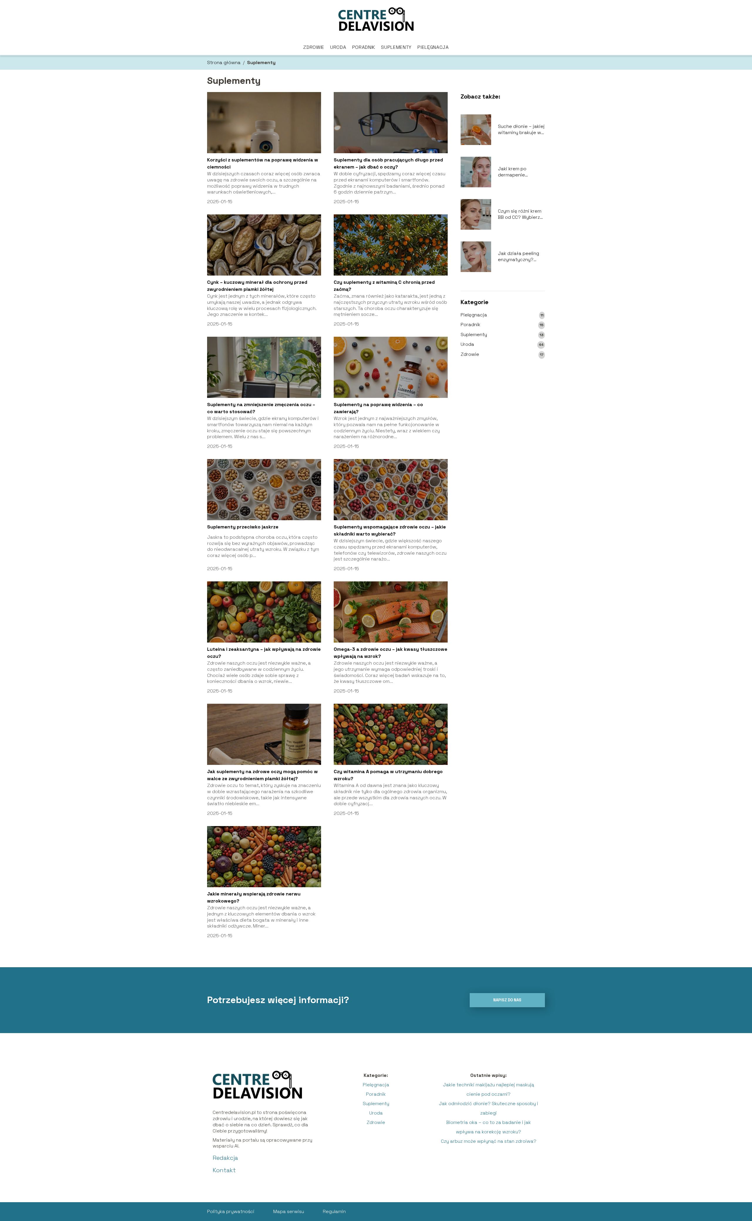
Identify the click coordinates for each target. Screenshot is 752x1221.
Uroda (338, 47)
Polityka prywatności (230, 1211)
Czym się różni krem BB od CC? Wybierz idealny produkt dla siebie (519, 214)
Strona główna (224, 62)
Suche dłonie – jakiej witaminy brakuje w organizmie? (521, 130)
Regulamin (334, 1211)
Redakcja (225, 1158)
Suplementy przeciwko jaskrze (242, 527)
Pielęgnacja (433, 47)
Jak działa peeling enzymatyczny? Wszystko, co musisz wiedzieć (520, 257)
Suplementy (396, 47)
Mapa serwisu (288, 1211)
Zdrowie (313, 47)
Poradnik (363, 47)
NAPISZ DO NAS (507, 1000)
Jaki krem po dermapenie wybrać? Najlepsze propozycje (519, 172)
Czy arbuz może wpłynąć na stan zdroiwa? (488, 1141)
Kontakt (224, 1170)
